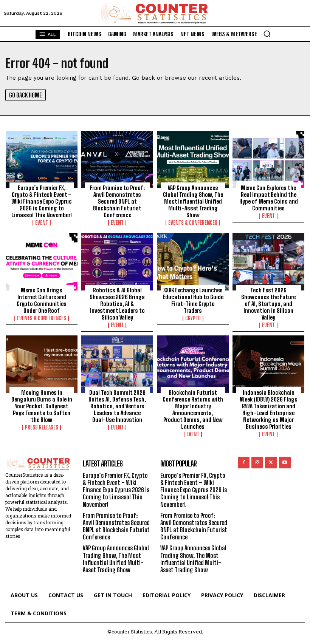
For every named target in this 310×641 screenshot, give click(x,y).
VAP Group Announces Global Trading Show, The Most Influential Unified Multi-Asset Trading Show (193, 201)
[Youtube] (285, 462)
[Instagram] (257, 462)
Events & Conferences (192, 223)
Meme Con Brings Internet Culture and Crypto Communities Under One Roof (42, 300)
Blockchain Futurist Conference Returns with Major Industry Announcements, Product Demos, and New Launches (193, 409)
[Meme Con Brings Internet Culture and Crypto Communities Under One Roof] (42, 261)
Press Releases (41, 427)
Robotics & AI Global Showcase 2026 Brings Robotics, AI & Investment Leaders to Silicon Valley (117, 304)
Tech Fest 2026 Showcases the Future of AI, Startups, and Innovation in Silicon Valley (268, 304)
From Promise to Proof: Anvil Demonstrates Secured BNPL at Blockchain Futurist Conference (117, 201)
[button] (266, 33)
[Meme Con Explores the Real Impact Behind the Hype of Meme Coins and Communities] (268, 159)
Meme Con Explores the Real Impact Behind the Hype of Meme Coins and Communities (268, 198)
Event (41, 223)
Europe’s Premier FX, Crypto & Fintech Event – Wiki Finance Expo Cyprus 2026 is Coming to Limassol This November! (41, 201)
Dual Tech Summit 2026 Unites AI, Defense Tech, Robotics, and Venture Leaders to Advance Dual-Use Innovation (117, 406)
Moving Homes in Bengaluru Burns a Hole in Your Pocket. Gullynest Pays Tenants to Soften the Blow (41, 406)
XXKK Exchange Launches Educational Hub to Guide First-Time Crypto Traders (193, 300)
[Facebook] (244, 462)
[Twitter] (271, 462)
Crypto (193, 318)
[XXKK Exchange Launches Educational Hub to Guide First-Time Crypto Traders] (193, 261)
